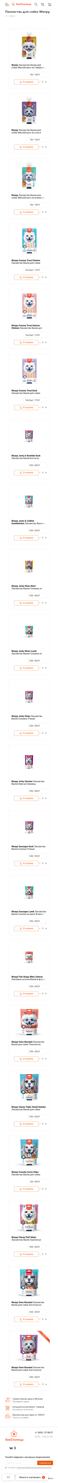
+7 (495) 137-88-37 (40, 7)
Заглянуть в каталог (23, 1409)
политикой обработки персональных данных (34, 1468)
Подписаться (45, 1463)
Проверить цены (21, 1401)
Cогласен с (29, 1468)
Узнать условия (20, 1417)
